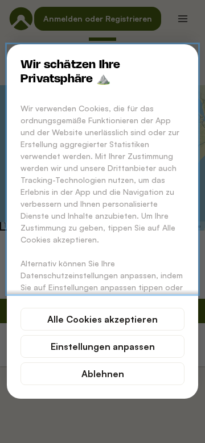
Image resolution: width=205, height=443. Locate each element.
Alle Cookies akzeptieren (102, 319)
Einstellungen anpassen (103, 346)
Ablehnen (102, 373)
